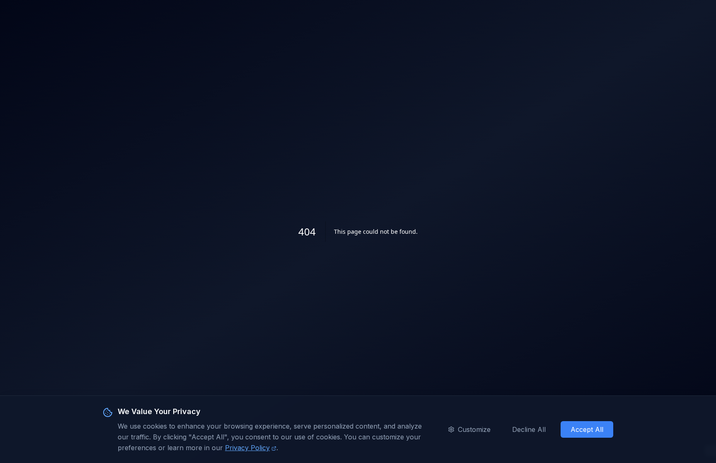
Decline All (529, 429)
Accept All (587, 429)
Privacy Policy (247, 448)
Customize (474, 429)
